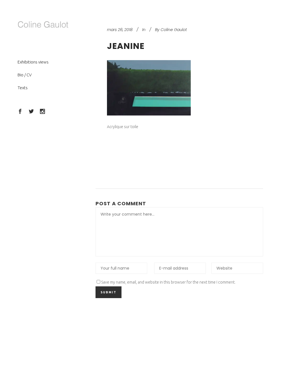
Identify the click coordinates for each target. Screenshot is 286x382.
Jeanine (125, 46)
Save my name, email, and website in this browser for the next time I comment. (168, 282)
